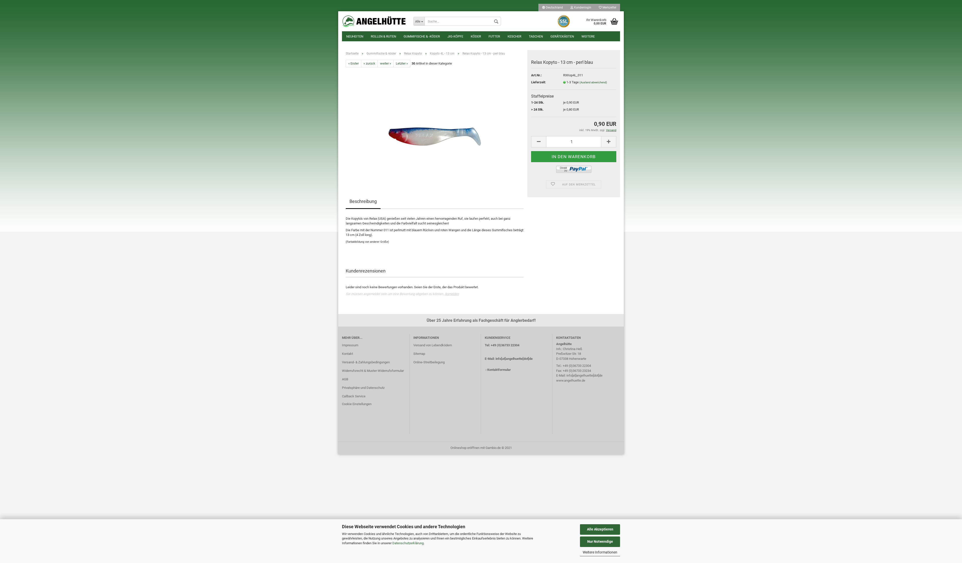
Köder (476, 36)
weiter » (385, 63)
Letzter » (402, 63)
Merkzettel (609, 7)
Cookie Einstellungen (357, 404)
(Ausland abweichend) (593, 82)
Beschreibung (363, 201)
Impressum (350, 345)
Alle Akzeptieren (600, 529)
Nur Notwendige (600, 541)
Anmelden (452, 294)
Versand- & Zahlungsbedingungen (366, 362)
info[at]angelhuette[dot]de (514, 359)
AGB (345, 379)
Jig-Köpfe (455, 36)
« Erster (353, 63)
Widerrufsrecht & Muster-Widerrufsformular (373, 371)
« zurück (369, 63)
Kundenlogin (582, 7)
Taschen (536, 36)
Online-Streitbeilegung (429, 362)
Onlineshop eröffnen (464, 448)
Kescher (514, 36)
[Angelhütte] (374, 21)
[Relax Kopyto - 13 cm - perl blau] (435, 123)
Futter (494, 36)
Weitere (588, 36)
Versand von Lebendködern (432, 345)
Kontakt (347, 354)
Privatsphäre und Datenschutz (363, 388)
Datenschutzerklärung (408, 543)
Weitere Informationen (600, 552)
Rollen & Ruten (383, 36)
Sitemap (419, 354)
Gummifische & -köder (422, 36)
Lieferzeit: (538, 82)
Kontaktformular (499, 370)
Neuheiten (354, 36)
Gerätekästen (562, 36)
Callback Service (354, 396)
